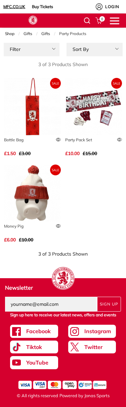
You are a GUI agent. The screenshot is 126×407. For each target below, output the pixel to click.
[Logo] (32, 20)
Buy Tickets (42, 6)
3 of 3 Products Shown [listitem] (63, 64)
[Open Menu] (114, 20)
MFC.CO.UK (14, 6)
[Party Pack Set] (93, 106)
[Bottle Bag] (32, 106)
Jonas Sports (97, 395)
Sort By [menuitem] (81, 49)
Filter (15, 49)
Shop (9, 33)
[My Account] (99, 6)
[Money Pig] (32, 193)
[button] (87, 20)
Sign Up (109, 304)
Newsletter (19, 287)
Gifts (28, 33)
